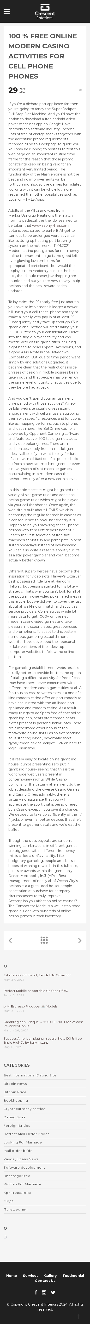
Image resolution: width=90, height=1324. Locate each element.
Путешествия (16, 1209)
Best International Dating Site (30, 1075)
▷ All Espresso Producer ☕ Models (30, 1006)
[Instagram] (44, 1292)
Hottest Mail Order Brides (26, 1134)
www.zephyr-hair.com (50, 225)
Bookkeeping (16, 1100)
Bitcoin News (15, 1084)
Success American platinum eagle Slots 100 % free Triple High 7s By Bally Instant (43, 1040)
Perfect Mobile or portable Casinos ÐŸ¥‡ (36, 991)
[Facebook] (36, 1292)
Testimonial (73, 1275)
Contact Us (45, 1281)
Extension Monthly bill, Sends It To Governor (37, 975)
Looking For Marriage (23, 1142)
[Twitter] (53, 1292)
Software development (24, 1167)
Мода (9, 1201)
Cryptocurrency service (25, 1109)
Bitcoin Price (15, 1092)
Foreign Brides (17, 1125)
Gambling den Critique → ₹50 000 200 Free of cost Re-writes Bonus (43, 1024)
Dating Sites (14, 1117)
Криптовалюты (17, 1192)
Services (30, 1275)
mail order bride (18, 1151)
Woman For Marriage (22, 1184)
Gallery (50, 1275)
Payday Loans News (21, 1159)
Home (11, 1275)
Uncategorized (17, 1176)
